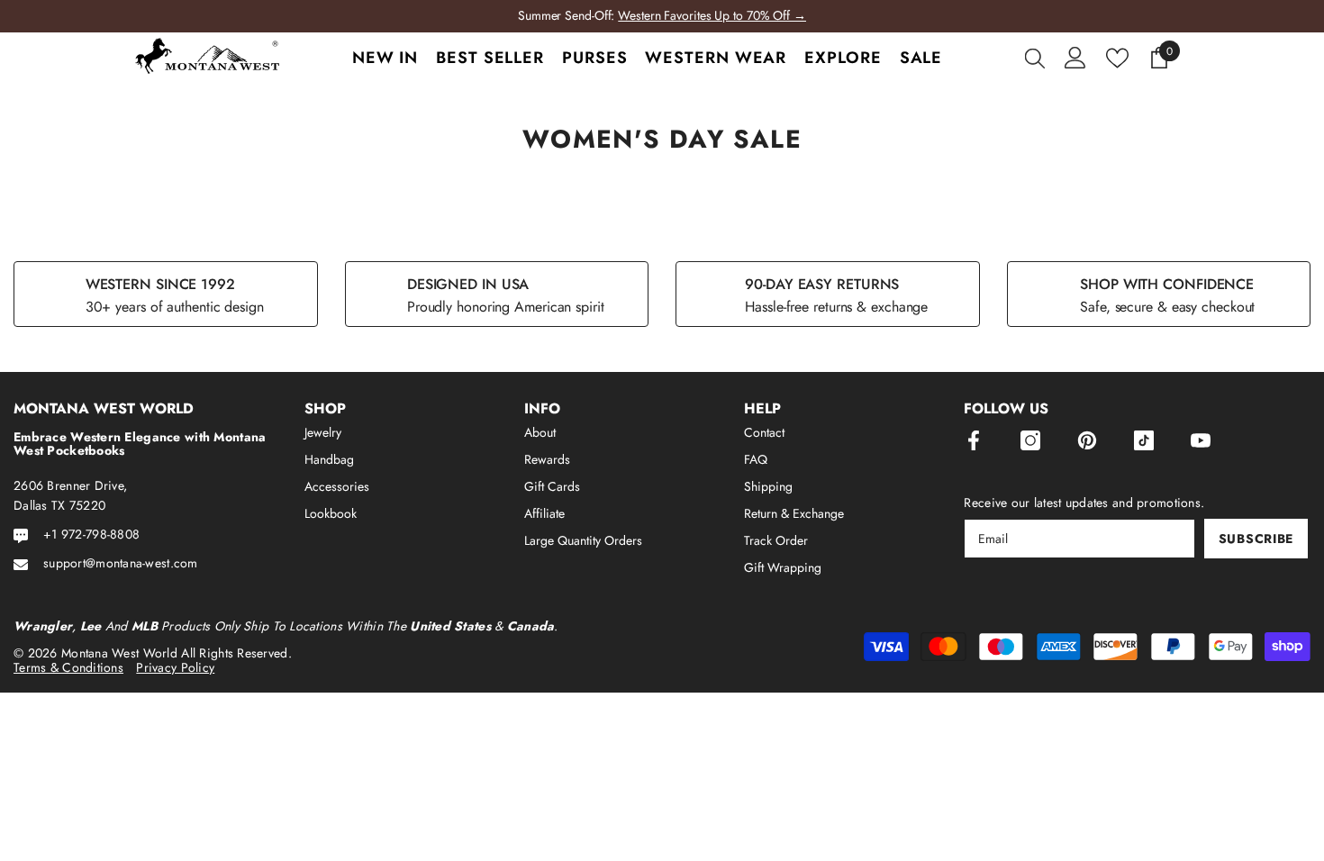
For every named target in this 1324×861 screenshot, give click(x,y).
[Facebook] (973, 440)
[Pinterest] (1087, 440)
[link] (166, 294)
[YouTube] (1200, 440)
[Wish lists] (1117, 58)
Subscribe (1256, 539)
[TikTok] (1143, 440)
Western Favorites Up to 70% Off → (712, 15)
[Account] (1075, 57)
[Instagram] (1030, 440)
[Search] (1035, 57)
